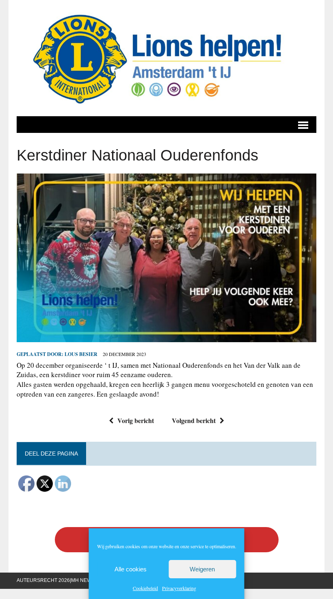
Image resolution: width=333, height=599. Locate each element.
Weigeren (202, 569)
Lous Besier (81, 354)
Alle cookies (131, 569)
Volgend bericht (194, 420)
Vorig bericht (135, 420)
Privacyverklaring (179, 588)
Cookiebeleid (145, 588)
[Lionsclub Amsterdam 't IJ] (166, 58)
